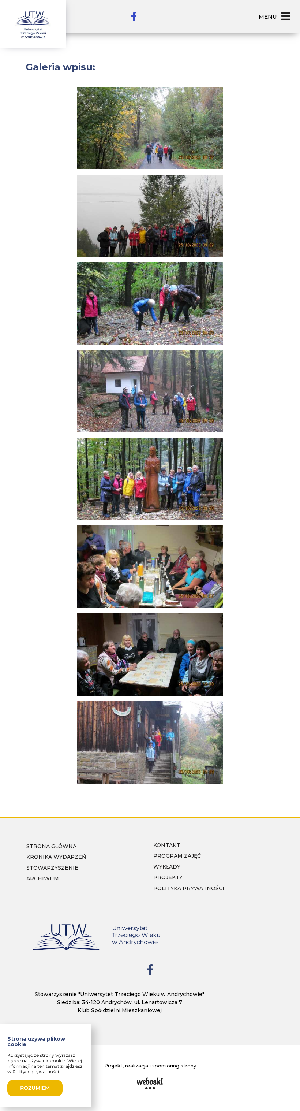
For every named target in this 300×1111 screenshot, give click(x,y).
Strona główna (51, 846)
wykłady (166, 866)
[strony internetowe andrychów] (150, 1083)
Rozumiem (35, 1088)
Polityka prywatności (188, 888)
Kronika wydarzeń (56, 857)
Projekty (168, 877)
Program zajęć (177, 855)
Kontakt (166, 845)
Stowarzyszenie (52, 868)
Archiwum (42, 878)
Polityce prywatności (35, 1071)
